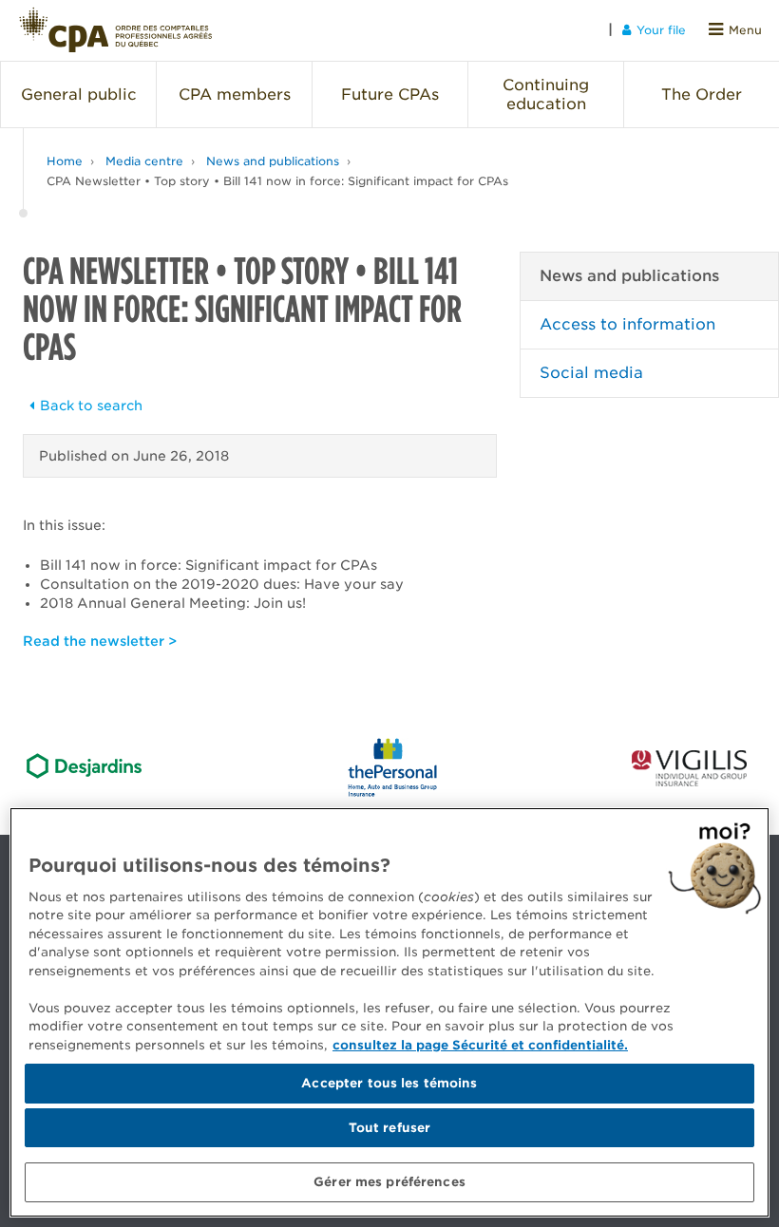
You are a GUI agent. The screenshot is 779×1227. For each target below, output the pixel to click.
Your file (661, 30)
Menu (745, 30)
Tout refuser (390, 1128)
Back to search (91, 405)
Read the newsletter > (100, 641)
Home (65, 161)
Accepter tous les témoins (389, 1083)
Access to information (627, 324)
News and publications (272, 161)
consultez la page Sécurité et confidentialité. (480, 1045)
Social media (591, 373)
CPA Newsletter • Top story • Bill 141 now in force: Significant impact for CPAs (277, 181)
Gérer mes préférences (390, 1182)
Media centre (144, 161)
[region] (390, 1012)
